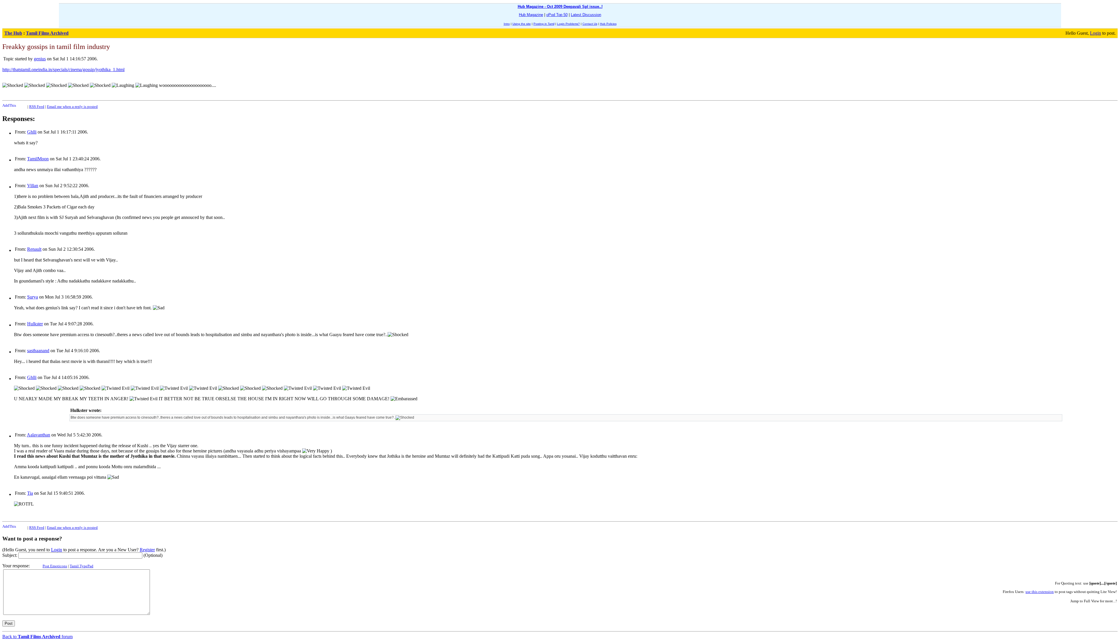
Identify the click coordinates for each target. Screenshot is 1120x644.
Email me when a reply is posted (72, 106)
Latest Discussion (586, 15)
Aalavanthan (38, 434)
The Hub (13, 33)
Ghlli (31, 131)
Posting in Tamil (543, 23)
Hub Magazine (531, 15)
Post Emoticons (55, 566)
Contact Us (589, 23)
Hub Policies (608, 23)
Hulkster (35, 323)
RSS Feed (36, 106)
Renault (34, 249)
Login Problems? (568, 23)
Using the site (521, 23)
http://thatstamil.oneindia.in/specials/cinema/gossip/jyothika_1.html (63, 69)
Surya (32, 296)
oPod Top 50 (557, 15)
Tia (30, 493)
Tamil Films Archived (47, 33)
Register (147, 549)
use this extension (1040, 591)
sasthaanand (38, 350)
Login (1095, 33)
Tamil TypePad (81, 566)
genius (40, 58)
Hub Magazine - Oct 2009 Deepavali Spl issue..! (560, 6)
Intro (507, 23)
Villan (32, 185)
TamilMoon (38, 158)
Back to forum (37, 636)
